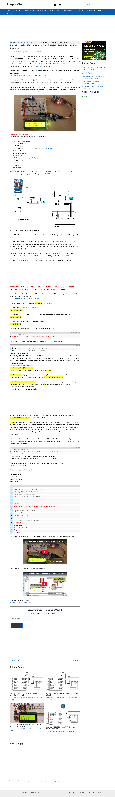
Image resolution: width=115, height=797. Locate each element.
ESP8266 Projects (54, 10)
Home (9, 10)
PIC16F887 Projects (31, 697)
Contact (9, 14)
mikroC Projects (21, 697)
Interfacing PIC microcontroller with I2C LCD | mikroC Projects (29, 75)
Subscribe (15, 626)
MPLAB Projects (90, 10)
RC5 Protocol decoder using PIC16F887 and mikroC (62, 694)
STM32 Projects (41, 10)
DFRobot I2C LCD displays (60, 64)
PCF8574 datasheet (47, 148)
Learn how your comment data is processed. (48, 781)
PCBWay (100, 10)
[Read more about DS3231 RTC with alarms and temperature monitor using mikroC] (27, 713)
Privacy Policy (90, 792)
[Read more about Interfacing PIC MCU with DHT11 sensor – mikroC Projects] (63, 714)
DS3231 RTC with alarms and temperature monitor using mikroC (25, 725)
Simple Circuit (17, 4)
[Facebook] (55, 5)
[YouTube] (60, 5)
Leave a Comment (15, 52)
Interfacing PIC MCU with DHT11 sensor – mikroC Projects (61, 728)
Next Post (77, 660)
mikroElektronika (37, 66)
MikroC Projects (67, 10)
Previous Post (14, 660)
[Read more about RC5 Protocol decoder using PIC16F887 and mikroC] (63, 681)
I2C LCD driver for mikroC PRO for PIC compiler (24, 298)
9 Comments (13, 697)
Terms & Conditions (79, 792)
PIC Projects (16, 10)
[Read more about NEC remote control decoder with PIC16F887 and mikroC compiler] (27, 681)
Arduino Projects (29, 10)
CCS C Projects (78, 10)
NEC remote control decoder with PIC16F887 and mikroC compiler (26, 694)
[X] (57, 5)
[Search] (108, 5)
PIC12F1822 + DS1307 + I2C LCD (20, 602)
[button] (21, 11)
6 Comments (49, 731)
